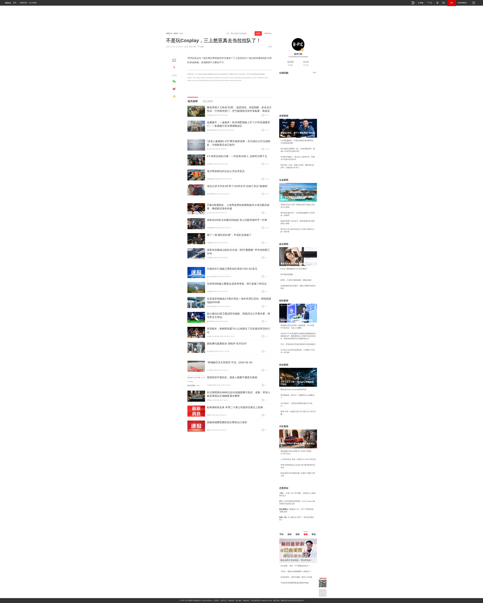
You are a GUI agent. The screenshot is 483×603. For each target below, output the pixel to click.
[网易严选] (430, 2)
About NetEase (207, 595)
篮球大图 (192, 47)
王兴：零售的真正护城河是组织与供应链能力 (298, 344)
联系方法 (224, 595)
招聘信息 (231, 595)
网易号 (176, 33)
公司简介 (216, 595)
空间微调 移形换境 (287, 577)
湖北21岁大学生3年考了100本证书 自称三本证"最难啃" (237, 186)
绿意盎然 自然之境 (287, 571)
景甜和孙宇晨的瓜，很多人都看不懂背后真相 (232, 377)
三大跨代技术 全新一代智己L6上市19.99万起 (298, 459)
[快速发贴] (174, 60)
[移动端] (413, 2)
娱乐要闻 (283, 244)
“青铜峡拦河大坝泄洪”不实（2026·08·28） (230, 362)
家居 (314, 534)
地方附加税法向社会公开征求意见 (226, 171)
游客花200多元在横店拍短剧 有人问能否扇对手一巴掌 (237, 220)
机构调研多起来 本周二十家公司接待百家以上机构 (235, 407)
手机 (281, 534)
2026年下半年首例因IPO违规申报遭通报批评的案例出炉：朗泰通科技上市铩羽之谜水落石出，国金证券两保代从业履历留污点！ (298, 336)
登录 (451, 3)
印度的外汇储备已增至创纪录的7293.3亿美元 (232, 268)
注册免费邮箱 (461, 3)
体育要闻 (283, 116)
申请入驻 (267, 33)
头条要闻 (283, 180)
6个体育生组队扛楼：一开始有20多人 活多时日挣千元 (237, 156)
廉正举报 (276, 595)
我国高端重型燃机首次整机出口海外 (227, 422)
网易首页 (8, 3)
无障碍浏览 (23, 3)
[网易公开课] (421, 2)
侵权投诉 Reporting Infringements (292, 595)
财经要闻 (283, 300)
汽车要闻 (283, 426)
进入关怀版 (33, 3)
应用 (14, 3)
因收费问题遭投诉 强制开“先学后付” (227, 343)
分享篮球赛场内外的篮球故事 (298, 57)
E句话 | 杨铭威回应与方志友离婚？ (294, 269)
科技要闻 (283, 365)
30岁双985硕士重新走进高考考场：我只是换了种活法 (237, 283)
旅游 (298, 534)
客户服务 (239, 595)
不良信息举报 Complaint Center (261, 595)
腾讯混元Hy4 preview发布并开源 (293, 389)
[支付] (438, 2)
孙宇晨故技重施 (286, 274)
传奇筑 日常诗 (286, 566)
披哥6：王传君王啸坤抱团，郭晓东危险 (295, 280)
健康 (306, 534)
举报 (270, 47)
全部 (314, 72)
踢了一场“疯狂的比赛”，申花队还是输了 (229, 235)
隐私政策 (246, 595)
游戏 (290, 534)
